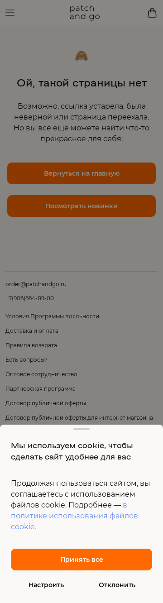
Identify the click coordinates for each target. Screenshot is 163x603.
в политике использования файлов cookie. (74, 516)
